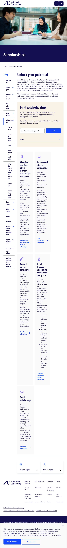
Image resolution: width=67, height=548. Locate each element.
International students (8, 97)
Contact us (10, 185)
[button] (63, 526)
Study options (8, 114)
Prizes (9, 145)
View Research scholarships (24, 333)
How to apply (8, 88)
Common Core (8, 81)
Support (59, 487)
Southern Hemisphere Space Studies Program (9, 262)
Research (50, 481)
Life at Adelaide (39, 481)
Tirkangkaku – (13, 508)
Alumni (49, 494)
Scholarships (9, 121)
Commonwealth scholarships (10, 154)
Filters (22, 139)
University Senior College (8, 251)
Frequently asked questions (28, 496)
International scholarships (10, 194)
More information (31, 542)
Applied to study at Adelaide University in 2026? (8, 230)
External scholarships (9, 137)
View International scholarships (41, 240)
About (58, 481)
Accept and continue (12, 542)
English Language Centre (8, 241)
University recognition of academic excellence (10, 171)
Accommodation (40, 502)
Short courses (8, 203)
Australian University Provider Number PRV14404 (18, 510)
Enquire (8, 216)
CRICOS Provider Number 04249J (46, 510)
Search (53, 131)
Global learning (8, 210)
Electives (8, 221)
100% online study (7, 106)
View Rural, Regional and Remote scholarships (41, 376)
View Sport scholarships (23, 447)
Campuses (38, 487)
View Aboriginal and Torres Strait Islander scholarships (24, 243)
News (49, 502)
